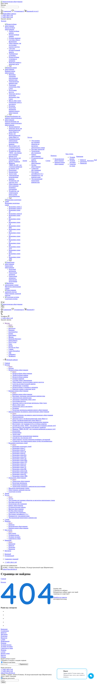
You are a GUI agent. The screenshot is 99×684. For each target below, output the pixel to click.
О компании (5, 631)
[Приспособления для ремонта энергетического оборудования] (13, 118)
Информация (5, 641)
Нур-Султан (12, 342)
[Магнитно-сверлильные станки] (13, 284)
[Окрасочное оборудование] (13, 263)
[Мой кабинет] (2, 312)
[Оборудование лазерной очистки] (13, 291)
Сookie (3, 639)
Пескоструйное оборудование (22, 373)
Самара (11, 349)
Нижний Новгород (15, 339)
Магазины (4, 634)
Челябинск (12, 356)
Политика (4, 636)
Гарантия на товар (7, 648)
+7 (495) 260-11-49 (7, 15)
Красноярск (12, 335)
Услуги (11, 498)
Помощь (3, 643)
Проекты (11, 524)
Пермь (11, 346)
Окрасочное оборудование (21, 481)
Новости (3, 632)
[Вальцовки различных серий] (13, 200)
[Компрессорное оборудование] (13, 68)
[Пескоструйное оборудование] (13, 25)
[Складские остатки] (13, 297)
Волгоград (12, 328)
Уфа (10, 352)
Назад (10, 325)
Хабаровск (12, 354)
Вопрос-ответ (5, 653)
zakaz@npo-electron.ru (10, 569)
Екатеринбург (13, 332)
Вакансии (4, 638)
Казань (11, 333)
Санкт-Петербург (14, 351)
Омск (10, 344)
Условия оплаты (6, 645)
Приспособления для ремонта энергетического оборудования (32, 415)
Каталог (11, 368)
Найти (3, 682)
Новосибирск (13, 340)
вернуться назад (61, 599)
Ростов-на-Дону (14, 347)
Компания (12, 544)
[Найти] (1, 9)
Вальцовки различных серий (21, 446)
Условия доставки (7, 646)
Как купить (12, 533)
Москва (11, 337)
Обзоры (3, 657)
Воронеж (12, 330)
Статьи (3, 652)
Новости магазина (9, 662)
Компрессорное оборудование (22, 394)
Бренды (3, 655)
